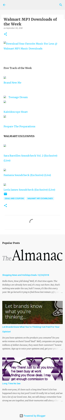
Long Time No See (11, 383)
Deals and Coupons (14, 198)
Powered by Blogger (34, 415)
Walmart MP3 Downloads (40, 198)
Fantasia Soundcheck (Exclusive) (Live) (27, 175)
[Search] (61, 5)
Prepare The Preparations (19, 126)
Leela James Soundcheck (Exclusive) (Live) (29, 189)
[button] (5, 34)
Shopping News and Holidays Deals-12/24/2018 (25, 275)
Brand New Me (12, 82)
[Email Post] (5, 195)
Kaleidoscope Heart (16, 111)
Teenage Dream (18, 97)
